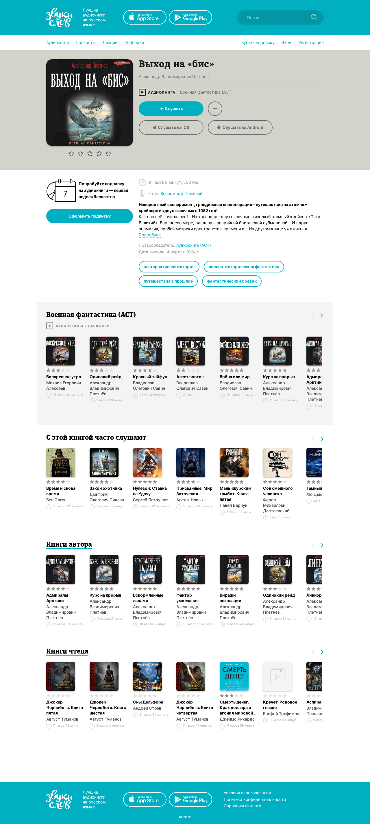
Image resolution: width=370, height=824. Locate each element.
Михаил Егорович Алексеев (63, 385)
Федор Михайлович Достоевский (276, 505)
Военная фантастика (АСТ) (206, 92)
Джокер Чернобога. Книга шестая (108, 707)
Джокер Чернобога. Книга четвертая (194, 707)
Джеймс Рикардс (237, 719)
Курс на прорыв (279, 376)
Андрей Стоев (147, 708)
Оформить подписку (90, 216)
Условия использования (247, 792)
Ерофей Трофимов (281, 713)
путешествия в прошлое (168, 281)
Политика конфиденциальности (255, 799)
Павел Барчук (233, 505)
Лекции (110, 42)
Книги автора (69, 544)
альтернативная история (169, 266)
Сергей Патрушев (151, 499)
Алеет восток (190, 376)
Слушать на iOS (173, 127)
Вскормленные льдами (148, 598)
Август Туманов (62, 719)
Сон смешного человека (278, 491)
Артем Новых (190, 499)
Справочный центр (242, 805)
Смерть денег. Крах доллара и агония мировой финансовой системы (236, 707)
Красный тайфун (150, 376)
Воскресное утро (63, 376)
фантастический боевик (232, 281)
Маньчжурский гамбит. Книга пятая (235, 494)
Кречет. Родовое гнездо (280, 704)
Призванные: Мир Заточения (194, 491)
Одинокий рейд (105, 376)
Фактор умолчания (187, 598)
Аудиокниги (57, 42)
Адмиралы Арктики (57, 598)
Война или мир (235, 376)
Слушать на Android (243, 127)
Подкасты (86, 42)
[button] (57, 42)
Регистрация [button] (311, 42)
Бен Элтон (56, 499)
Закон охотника (106, 488)
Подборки (134, 42)
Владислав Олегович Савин (149, 385)
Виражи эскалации (230, 598)
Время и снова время (60, 491)
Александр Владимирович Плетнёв (104, 388)
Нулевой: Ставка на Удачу (150, 491)
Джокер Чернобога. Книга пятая (64, 707)
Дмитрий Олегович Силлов (107, 497)
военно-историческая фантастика (244, 266)
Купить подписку (258, 42)
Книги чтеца (67, 651)
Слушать (174, 108)
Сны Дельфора (148, 701)
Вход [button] (286, 42)
